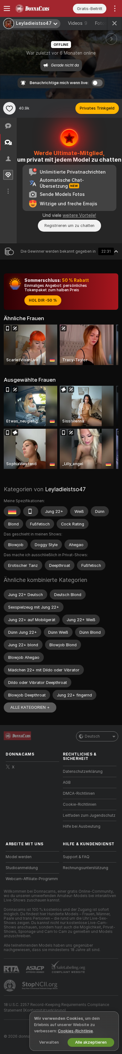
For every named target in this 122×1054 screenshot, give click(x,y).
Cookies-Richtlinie (75, 1031)
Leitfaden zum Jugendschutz (89, 815)
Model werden (19, 857)
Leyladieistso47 (65, 489)
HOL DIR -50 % (43, 300)
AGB (67, 782)
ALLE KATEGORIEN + (30, 707)
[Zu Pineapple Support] (10, 986)
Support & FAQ (76, 857)
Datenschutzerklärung (83, 771)
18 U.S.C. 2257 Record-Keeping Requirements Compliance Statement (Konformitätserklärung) (56, 1008)
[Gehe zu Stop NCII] (40, 985)
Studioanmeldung (22, 868)
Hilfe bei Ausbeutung (81, 826)
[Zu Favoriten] (9, 108)
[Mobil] (30, 511)
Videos (77, 23)
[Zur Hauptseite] (37, 8)
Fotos (104, 23)
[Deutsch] (12, 511)
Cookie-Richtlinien (79, 804)
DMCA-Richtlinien (79, 793)
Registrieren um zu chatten (69, 225)
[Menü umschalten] (7, 8)
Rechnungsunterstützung (85, 868)
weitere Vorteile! (79, 215)
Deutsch (92, 736)
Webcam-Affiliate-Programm (32, 879)
